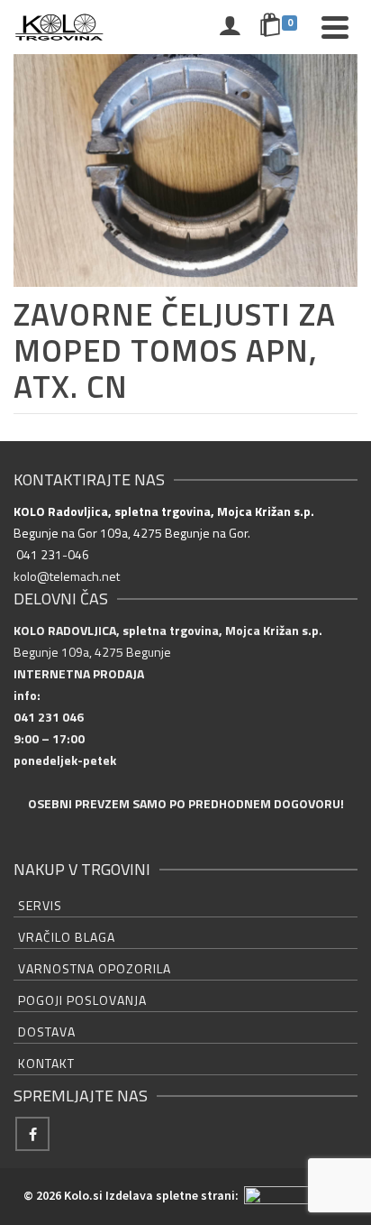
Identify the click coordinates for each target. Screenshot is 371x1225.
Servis (40, 905)
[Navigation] (334, 27)
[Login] (229, 27)
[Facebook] (32, 1134)
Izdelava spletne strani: (173, 1195)
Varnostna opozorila (94, 968)
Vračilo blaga (66, 936)
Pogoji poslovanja (82, 999)
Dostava (47, 1031)
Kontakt (46, 1063)
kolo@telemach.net (67, 575)
